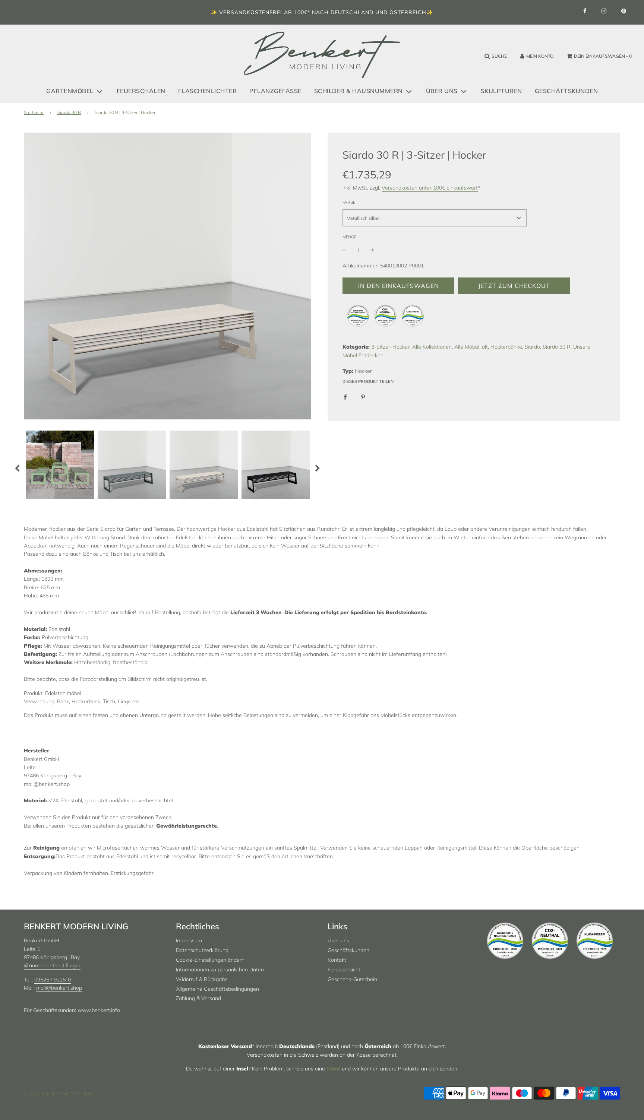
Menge (349, 236)
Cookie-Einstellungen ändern (210, 959)
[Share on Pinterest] (363, 396)
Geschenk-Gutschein (352, 979)
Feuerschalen (141, 91)
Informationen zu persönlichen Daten (220, 969)
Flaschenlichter (207, 91)
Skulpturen (501, 91)
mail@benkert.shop (59, 987)
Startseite (34, 112)
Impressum (189, 940)
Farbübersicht (344, 969)
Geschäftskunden (566, 91)
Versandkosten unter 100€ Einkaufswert (430, 187)
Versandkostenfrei (250, 12)
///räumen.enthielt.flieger (52, 965)
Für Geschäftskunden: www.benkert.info (72, 1010)
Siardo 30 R (69, 112)
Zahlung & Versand (198, 998)
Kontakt (337, 959)
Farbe (348, 202)
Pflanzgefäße (275, 91)
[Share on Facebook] (345, 396)
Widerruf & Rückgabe (202, 979)
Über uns (338, 940)
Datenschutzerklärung (202, 950)
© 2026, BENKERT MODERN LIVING (60, 1094)
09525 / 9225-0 (52, 979)
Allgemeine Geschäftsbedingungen (217, 989)
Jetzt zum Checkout (514, 285)
